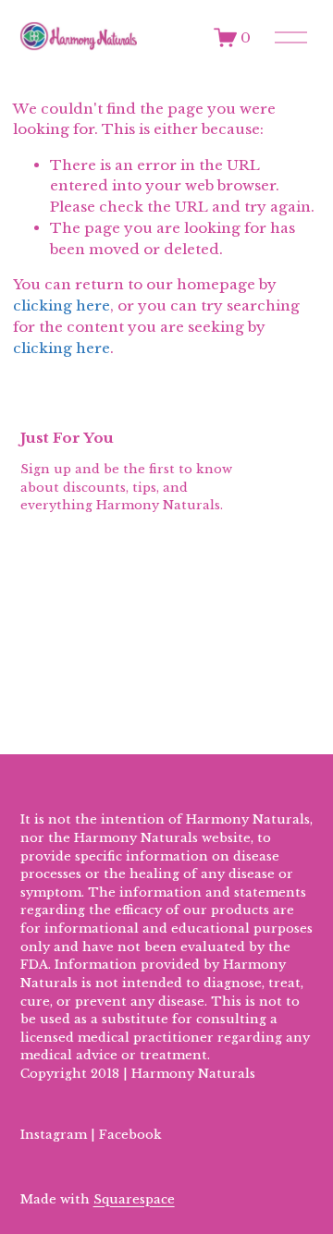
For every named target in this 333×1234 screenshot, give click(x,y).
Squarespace (134, 1199)
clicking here (61, 305)
